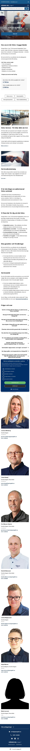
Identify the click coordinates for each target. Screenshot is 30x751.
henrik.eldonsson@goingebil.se (9, 577)
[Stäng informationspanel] (28, 1)
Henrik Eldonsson (6, 571)
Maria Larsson (5, 711)
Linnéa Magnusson (6, 617)
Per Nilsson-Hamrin (6, 524)
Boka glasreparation (8, 99)
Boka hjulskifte (20, 96)
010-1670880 (4, 718)
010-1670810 (4, 438)
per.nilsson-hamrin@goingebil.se (9, 530)
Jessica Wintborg (6, 430)
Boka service (10, 96)
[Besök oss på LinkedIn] (15, 738)
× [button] (27, 360)
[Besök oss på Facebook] (12, 738)
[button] (15, 389)
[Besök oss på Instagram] (18, 738)
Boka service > (4, 145)
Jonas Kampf (4, 477)
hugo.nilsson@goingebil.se (8, 670)
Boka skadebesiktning (22, 99)
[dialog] (15, 375)
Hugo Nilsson (4, 664)
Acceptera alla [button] (15, 382)
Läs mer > (3, 178)
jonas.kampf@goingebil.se (7, 483)
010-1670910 (4, 625)
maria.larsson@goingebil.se (8, 717)
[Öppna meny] (28, 5)
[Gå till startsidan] (7, 5)
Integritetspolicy (19, 744)
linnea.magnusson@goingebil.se (9, 623)
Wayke (18, 749)
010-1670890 (4, 578)
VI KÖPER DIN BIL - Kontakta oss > (9, 2)
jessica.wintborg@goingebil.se (9, 436)
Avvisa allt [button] (15, 386)
